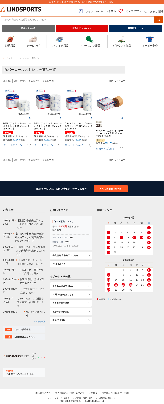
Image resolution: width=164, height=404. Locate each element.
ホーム (5, 58)
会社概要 (93, 393)
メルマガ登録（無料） (111, 188)
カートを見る (108, 11)
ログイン (88, 11)
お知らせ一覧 (39, 321)
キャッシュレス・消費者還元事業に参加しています (30, 302)
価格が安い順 (34, 81)
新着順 (23, 81)
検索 (158, 19)
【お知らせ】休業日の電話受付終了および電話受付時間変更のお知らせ (29, 237)
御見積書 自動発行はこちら (65, 255)
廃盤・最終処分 (28, 28)
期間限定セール (135, 28)
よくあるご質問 (154, 11)
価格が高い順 (48, 81)
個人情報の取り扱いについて (69, 393)
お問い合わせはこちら (63, 294)
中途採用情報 (59, 320)
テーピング (33, 45)
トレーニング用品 (90, 45)
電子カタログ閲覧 (61, 311)
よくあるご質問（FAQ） (64, 286)
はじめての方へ (132, 11)
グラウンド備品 (122, 45)
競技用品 (10, 45)
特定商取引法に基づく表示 (115, 393)
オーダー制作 (150, 45)
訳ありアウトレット (82, 28)
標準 (16, 81)
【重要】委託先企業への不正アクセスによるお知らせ (30, 224)
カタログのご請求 (61, 303)
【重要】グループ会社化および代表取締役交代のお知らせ (30, 251)
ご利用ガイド (59, 264)
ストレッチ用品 (60, 45)
